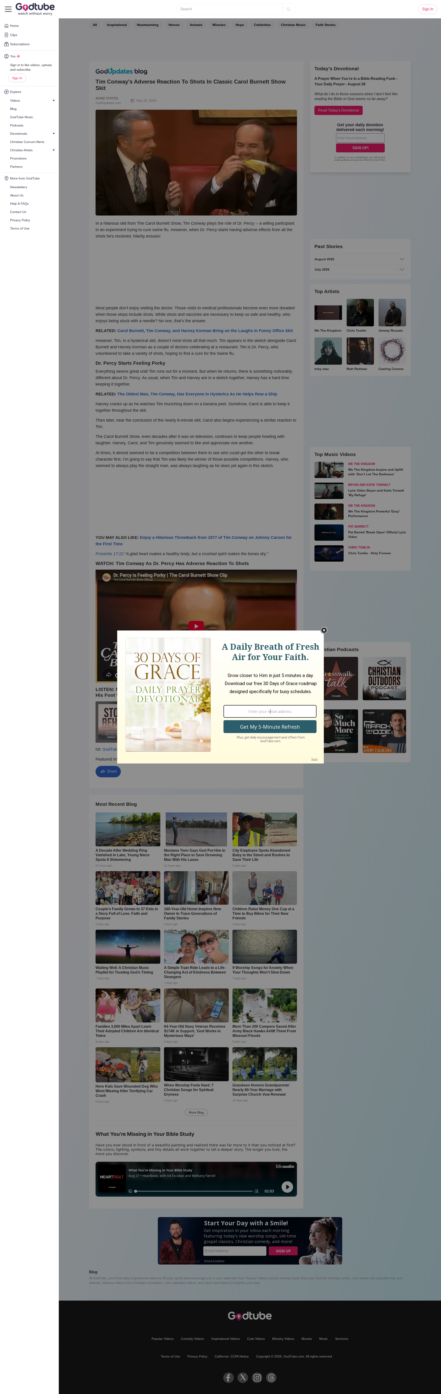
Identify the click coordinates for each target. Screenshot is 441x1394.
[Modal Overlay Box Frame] (220, 697)
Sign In (17, 78)
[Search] (288, 9)
